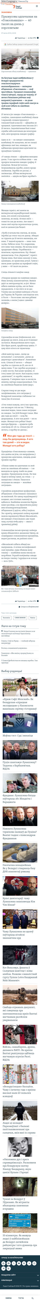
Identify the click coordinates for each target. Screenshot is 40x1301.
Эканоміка (6, 13)
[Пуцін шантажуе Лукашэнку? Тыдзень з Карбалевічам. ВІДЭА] (20, 750)
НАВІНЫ (9, 1298)
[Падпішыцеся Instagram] (34, 1263)
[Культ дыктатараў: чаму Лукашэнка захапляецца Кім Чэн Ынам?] (20, 886)
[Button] (20, 38)
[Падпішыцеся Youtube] (19, 1263)
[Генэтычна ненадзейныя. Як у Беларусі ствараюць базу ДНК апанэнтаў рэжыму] (20, 852)
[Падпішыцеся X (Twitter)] (14, 1263)
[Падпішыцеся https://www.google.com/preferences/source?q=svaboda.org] (3, 1263)
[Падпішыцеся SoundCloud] (29, 1263)
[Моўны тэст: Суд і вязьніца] (20, 723)
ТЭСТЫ (21, 1298)
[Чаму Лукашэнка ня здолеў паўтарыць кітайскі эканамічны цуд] (20, 919)
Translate (9, 4)
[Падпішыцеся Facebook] (8, 1263)
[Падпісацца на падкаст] (24, 1263)
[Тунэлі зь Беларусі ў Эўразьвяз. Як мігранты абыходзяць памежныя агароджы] (20, 1186)
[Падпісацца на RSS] (8, 1268)
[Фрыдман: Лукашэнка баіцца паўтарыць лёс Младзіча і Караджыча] (20, 783)
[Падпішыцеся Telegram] (3, 1268)
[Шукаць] (32, 1298)
